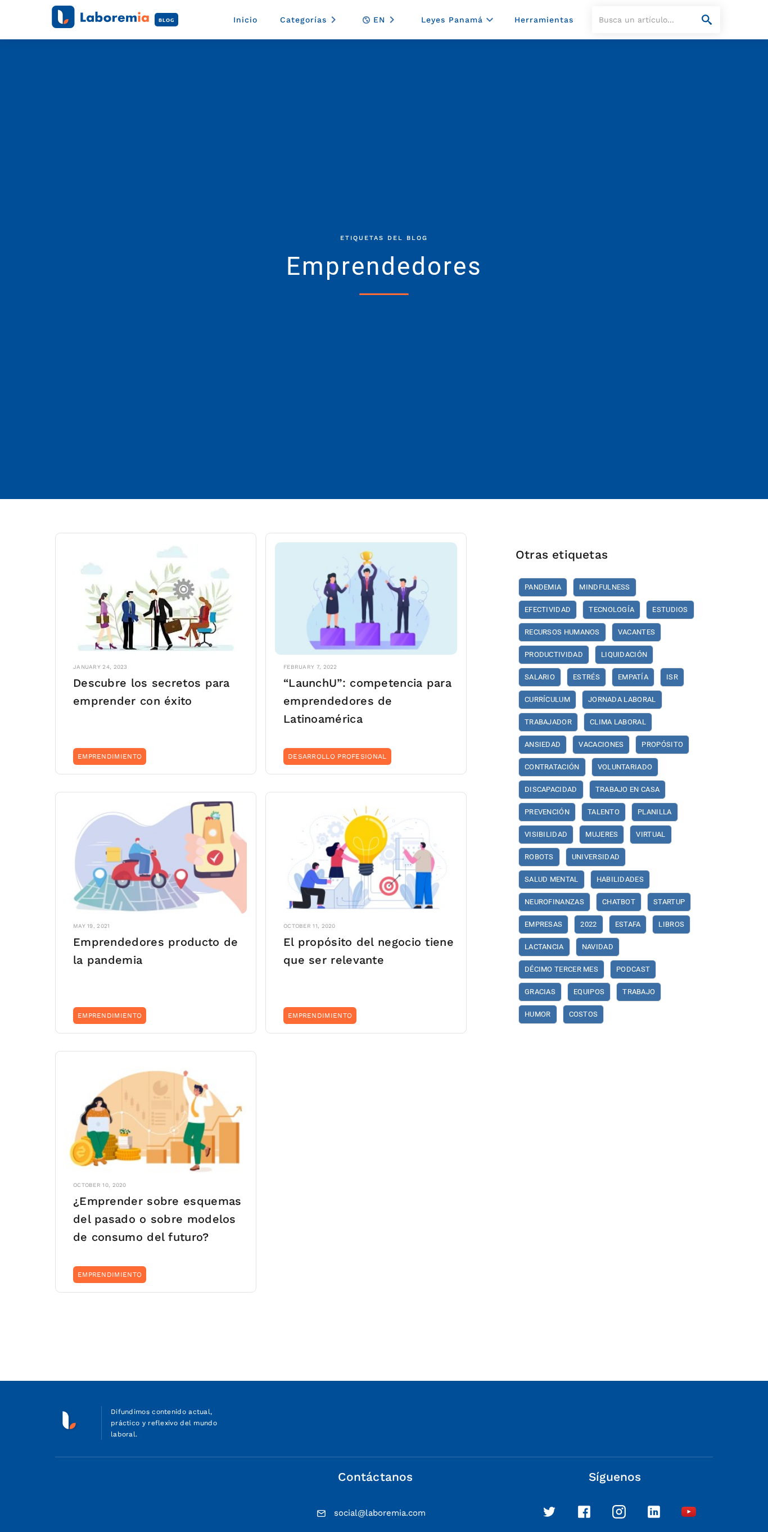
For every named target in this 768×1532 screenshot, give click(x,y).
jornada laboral (622, 699)
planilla (654, 812)
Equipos (588, 991)
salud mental (552, 879)
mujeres (601, 834)
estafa (628, 924)
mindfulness (604, 587)
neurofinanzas (554, 902)
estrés (586, 677)
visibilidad (546, 834)
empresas (543, 924)
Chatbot (618, 902)
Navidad (597, 946)
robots (539, 857)
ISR (672, 677)
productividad (554, 654)
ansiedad (543, 744)
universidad (596, 857)
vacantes (636, 632)
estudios (670, 609)
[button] (310, 19)
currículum (547, 699)
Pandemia (543, 587)
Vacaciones (601, 744)
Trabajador (548, 722)
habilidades (620, 879)
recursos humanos (562, 632)
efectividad (548, 609)
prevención (547, 812)
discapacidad (551, 789)
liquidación (624, 654)
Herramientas (543, 19)
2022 (588, 924)
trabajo (638, 991)
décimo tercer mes (561, 969)
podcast (633, 969)
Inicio (245, 19)
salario (540, 677)
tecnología (611, 609)
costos (583, 1014)
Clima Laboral (618, 722)
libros (671, 924)
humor (538, 1014)
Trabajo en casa (627, 789)
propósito (662, 744)
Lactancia (544, 946)
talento (604, 812)
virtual (650, 834)
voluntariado (625, 767)
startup (669, 902)
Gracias (540, 991)
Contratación (552, 767)
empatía (633, 677)
